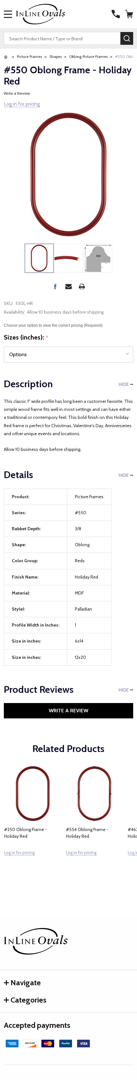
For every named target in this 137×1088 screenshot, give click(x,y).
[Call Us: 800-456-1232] (115, 14)
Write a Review (17, 93)
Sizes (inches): (26, 337)
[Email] (68, 286)
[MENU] (8, 14)
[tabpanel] (33, 824)
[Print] (82, 286)
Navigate (26, 982)
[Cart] (129, 14)
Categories (29, 999)
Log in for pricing (22, 104)
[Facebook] (55, 286)
